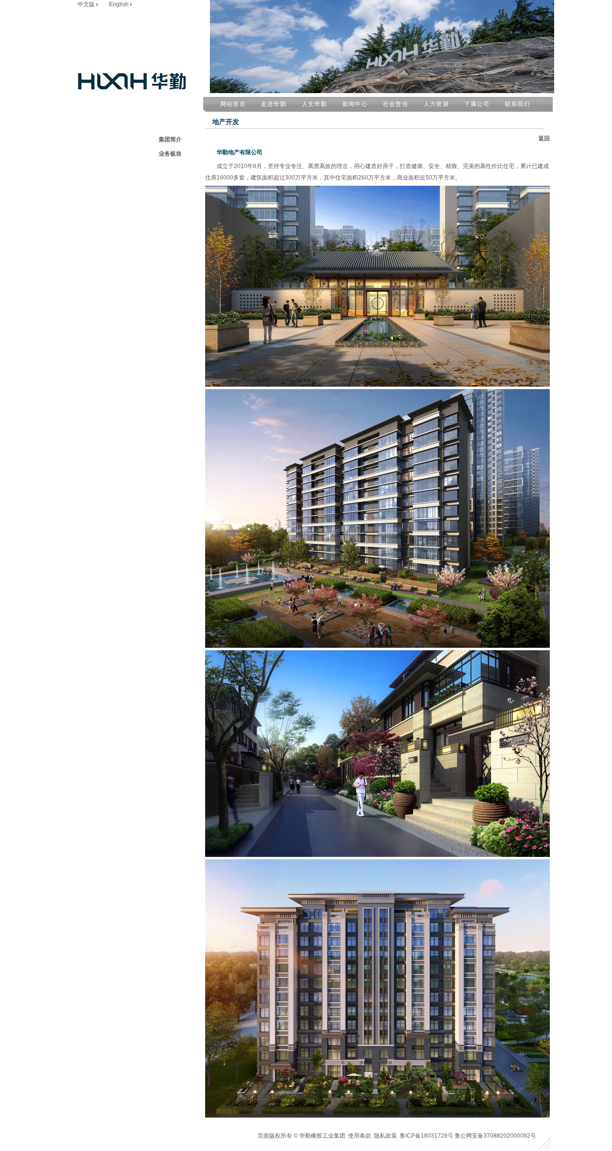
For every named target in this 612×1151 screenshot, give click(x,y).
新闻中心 (355, 104)
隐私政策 (385, 1135)
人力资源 (436, 104)
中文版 (86, 4)
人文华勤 (314, 104)
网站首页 (233, 104)
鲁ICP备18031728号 (427, 1135)
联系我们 (517, 104)
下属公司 (477, 104)
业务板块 (170, 153)
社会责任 (395, 104)
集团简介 (170, 139)
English (119, 4)
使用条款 (359, 1135)
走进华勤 (273, 104)
